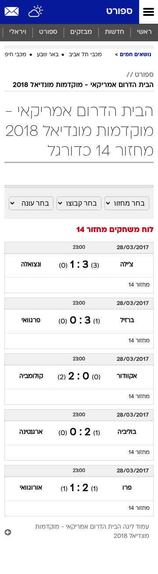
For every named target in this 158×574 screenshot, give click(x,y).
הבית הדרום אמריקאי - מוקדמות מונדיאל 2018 (83, 85)
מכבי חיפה (13, 55)
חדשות (114, 32)
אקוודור (127, 376)
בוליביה (127, 432)
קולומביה (31, 376)
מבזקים (81, 32)
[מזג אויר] (36, 11)
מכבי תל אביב (85, 55)
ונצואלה (31, 265)
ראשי (144, 32)
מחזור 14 (139, 285)
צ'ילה (126, 265)
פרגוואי (31, 320)
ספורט (119, 11)
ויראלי (17, 32)
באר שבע (47, 55)
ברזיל (127, 320)
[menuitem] (114, 32)
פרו (127, 488)
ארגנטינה (31, 432)
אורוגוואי (31, 488)
